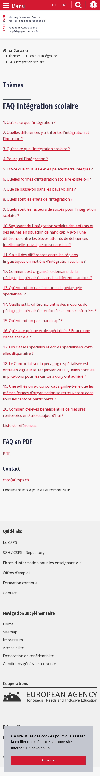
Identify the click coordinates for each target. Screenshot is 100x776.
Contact (10, 592)
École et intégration (43, 55)
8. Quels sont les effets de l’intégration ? (37, 199)
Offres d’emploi (16, 572)
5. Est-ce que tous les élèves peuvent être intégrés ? (48, 169)
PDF (6, 453)
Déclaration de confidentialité (28, 655)
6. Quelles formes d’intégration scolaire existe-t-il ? (47, 179)
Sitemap (10, 631)
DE (54, 4)
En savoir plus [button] (38, 748)
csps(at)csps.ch (16, 479)
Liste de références (19, 425)
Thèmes (14, 55)
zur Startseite (18, 50)
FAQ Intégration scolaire (26, 62)
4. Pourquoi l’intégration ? (25, 158)
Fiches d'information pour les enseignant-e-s (42, 562)
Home (8, 624)
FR (63, 4)
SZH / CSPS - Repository (24, 552)
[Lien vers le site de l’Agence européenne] (50, 701)
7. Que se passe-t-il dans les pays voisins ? (39, 189)
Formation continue (20, 582)
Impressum (13, 639)
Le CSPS (10, 542)
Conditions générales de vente (29, 663)
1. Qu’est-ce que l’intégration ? (29, 122)
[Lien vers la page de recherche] (78, 5)
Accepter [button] (48, 760)
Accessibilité (13, 647)
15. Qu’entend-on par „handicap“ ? (32, 320)
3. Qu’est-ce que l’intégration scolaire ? (36, 148)
